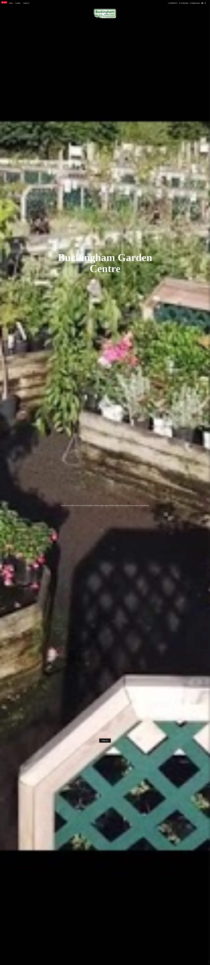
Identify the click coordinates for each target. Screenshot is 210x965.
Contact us (26, 3)
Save (5, 2)
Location (17, 3)
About (11, 3)
